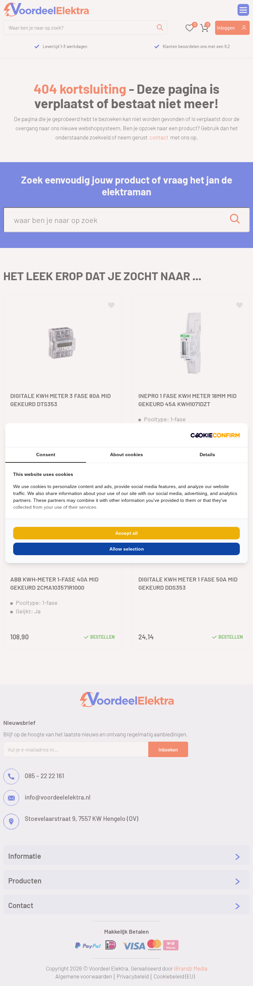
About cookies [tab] (126, 454)
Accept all (126, 533)
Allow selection (126, 549)
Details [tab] (207, 454)
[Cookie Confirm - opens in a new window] (215, 435)
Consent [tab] (45, 454)
